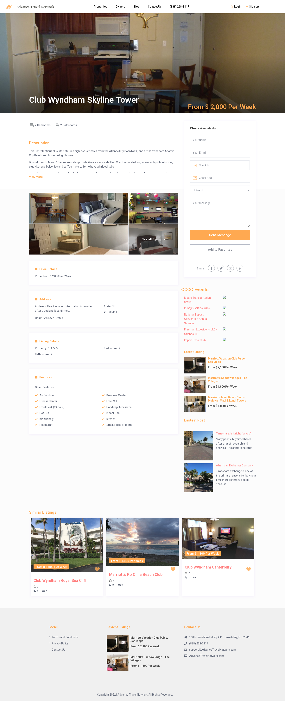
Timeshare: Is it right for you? (233, 433)
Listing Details (49, 341)
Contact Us (155, 6)
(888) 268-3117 (179, 6)
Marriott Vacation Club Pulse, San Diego (226, 360)
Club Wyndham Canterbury (208, 567)
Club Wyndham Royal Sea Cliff (60, 580)
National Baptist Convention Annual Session (195, 319)
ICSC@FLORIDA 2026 (197, 308)
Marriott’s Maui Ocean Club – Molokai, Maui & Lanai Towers (227, 399)
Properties (100, 6)
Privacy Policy (60, 643)
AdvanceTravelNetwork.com (206, 655)
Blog (137, 6)
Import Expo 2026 (195, 340)
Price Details (48, 269)
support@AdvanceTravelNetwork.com (212, 649)
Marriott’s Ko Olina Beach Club (135, 574)
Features (45, 377)
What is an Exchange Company (235, 465)
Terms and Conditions (65, 637)
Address (45, 299)
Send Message (220, 235)
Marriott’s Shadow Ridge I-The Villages (227, 379)
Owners (120, 6)
